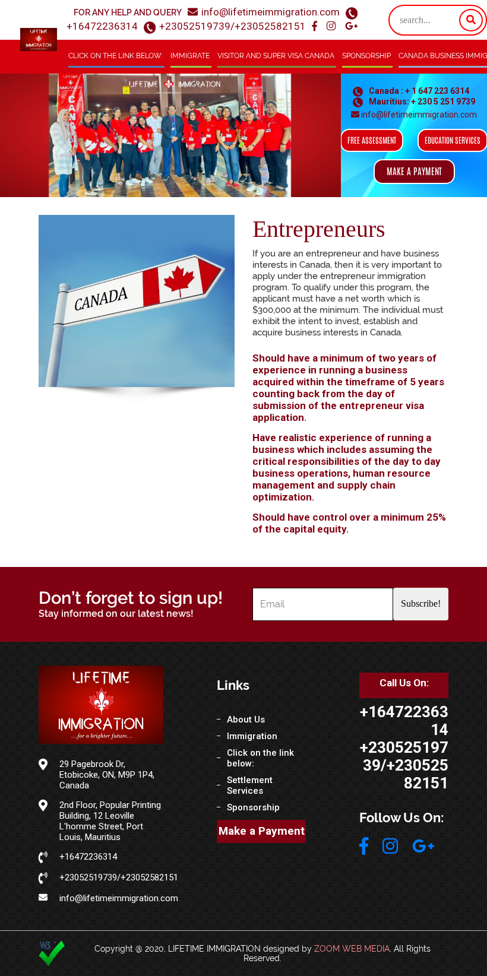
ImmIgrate (190, 56)
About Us (246, 719)
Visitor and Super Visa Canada (275, 56)
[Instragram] (332, 26)
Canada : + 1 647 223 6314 (418, 91)
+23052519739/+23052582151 (232, 26)
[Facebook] (315, 26)
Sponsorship (366, 56)
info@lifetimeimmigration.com (270, 12)
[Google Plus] (351, 26)
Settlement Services (250, 785)
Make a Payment (262, 831)
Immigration (252, 736)
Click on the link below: (115, 56)
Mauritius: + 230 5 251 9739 (421, 101)
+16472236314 (102, 26)
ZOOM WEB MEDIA (352, 948)
